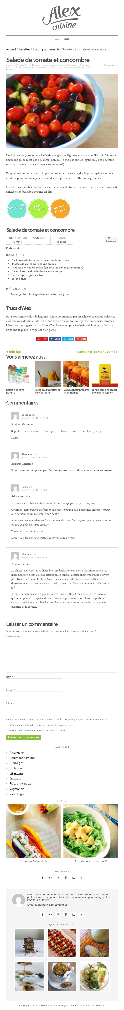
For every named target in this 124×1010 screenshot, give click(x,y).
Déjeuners (16, 773)
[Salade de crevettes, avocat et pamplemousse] (94, 976)
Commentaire (14, 636)
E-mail (10, 690)
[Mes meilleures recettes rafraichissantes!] (62, 943)
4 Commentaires (110, 64)
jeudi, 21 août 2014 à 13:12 (34, 490)
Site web (10, 703)
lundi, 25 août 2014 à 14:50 (35, 557)
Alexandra (27, 454)
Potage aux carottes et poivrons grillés (47, 391)
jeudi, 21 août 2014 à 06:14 (35, 418)
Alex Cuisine (62, 16)
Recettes (74, 64)
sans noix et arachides (46, 66)
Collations (16, 768)
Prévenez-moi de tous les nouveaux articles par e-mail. (37, 730)
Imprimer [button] (111, 241)
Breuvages (16, 763)
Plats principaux (20, 783)
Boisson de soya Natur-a (15, 391)
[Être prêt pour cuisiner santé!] (90, 831)
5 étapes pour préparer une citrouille (76, 391)
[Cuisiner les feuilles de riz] (33, 831)
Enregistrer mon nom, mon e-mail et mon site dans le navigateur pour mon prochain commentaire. (57, 719)
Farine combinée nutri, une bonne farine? (104, 391)
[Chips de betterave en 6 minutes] (62, 976)
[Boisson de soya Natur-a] (19, 374)
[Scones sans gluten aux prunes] (29, 976)
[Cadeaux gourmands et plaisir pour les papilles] (94, 943)
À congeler (17, 752)
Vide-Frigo (17, 794)
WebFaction (77, 1005)
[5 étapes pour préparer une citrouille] (76, 374)
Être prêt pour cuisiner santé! (91, 861)
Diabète (19, 66)
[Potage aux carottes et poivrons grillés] (48, 374)
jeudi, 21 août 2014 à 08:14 (35, 457)
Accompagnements (59, 64)
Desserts (15, 778)
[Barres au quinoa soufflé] (29, 943)
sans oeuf (62, 66)
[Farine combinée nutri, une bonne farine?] (105, 374)
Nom (9, 676)
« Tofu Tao (13, 351)
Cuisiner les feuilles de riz (33, 861)
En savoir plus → (61, 904)
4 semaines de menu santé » (97, 351)
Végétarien (83, 64)
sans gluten (29, 66)
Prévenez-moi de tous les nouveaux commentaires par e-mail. (41, 725)
